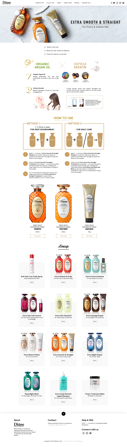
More (31, 282)
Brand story (40, 3)
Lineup (59, 3)
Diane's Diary (68, 3)
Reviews (76, 3)
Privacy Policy (74, 441)
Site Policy (66, 441)
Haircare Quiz (86, 3)
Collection (50, 3)
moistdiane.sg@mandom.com (57, 425)
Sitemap (81, 441)
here (86, 423)
